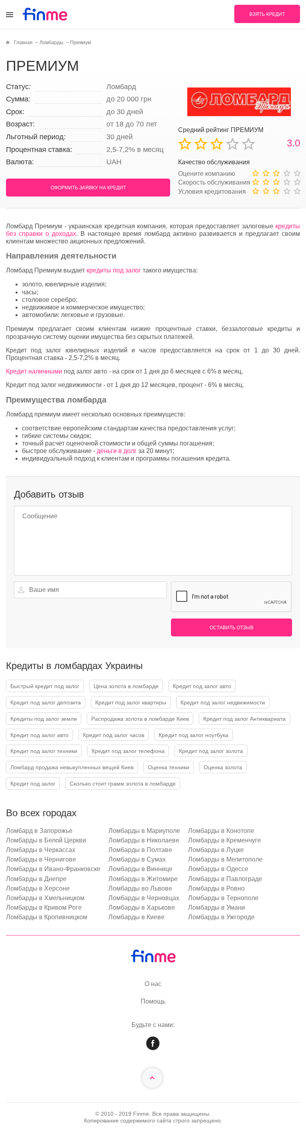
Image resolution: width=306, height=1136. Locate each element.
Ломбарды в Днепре (36, 878)
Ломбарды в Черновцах (143, 898)
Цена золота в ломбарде (126, 686)
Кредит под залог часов (113, 735)
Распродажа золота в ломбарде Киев (140, 719)
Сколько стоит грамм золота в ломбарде (123, 783)
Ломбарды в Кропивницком (46, 917)
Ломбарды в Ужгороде (221, 917)
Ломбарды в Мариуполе (144, 830)
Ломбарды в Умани (216, 907)
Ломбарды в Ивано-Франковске (53, 869)
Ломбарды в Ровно (216, 888)
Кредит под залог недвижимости (222, 702)
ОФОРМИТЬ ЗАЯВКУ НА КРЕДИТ (88, 188)
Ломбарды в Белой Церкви (46, 840)
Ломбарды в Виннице (140, 869)
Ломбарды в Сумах (137, 859)
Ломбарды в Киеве (136, 917)
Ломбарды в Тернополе (223, 898)
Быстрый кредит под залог (44, 686)
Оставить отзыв (231, 627)
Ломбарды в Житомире (143, 878)
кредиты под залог (113, 270)
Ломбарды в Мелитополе (225, 859)
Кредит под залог (32, 783)
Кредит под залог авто (202, 686)
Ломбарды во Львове (140, 888)
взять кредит (267, 14)
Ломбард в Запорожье (39, 830)
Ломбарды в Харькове (141, 907)
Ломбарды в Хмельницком (45, 898)
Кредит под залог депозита (45, 702)
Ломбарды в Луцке (216, 849)
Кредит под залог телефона (128, 751)
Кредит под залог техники (43, 751)
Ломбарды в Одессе (218, 869)
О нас (153, 983)
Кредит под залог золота (211, 751)
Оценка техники (168, 767)
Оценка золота (223, 767)
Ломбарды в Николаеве (143, 840)
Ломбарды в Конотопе (221, 830)
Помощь (153, 1001)
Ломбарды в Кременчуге (224, 840)
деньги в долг (117, 450)
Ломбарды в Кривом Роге (44, 907)
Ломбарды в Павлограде (225, 878)
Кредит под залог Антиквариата (244, 719)
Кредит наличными (34, 371)
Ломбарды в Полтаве (140, 849)
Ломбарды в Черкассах (40, 849)
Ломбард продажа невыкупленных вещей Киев (71, 767)
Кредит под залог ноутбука (193, 735)
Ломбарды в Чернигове (41, 859)
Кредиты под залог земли (43, 719)
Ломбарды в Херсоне (38, 888)
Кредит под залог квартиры (130, 702)
